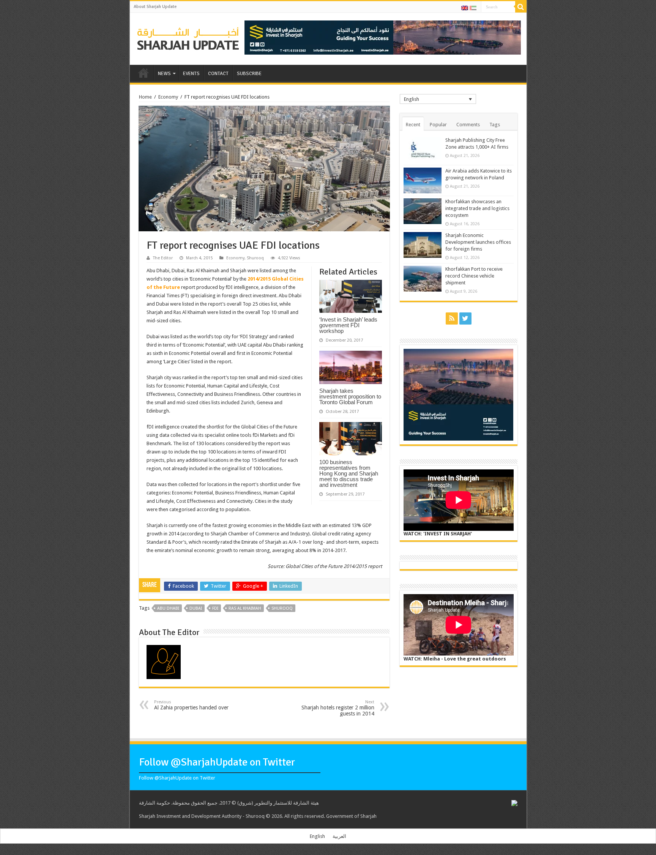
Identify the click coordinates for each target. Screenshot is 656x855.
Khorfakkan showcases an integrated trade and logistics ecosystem (477, 208)
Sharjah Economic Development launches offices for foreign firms (478, 242)
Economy (168, 97)
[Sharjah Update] (188, 37)
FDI (215, 608)
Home (145, 97)
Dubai (195, 608)
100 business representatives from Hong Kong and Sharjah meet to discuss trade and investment (348, 473)
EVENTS (191, 74)
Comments (468, 124)
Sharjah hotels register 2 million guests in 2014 (337, 708)
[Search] (521, 7)
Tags (494, 124)
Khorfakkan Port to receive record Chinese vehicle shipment (474, 276)
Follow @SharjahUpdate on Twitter (217, 762)
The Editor (163, 258)
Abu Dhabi (168, 608)
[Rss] (452, 318)
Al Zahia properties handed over (191, 705)
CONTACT (218, 74)
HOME (143, 73)
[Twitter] (465, 318)
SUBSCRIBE (249, 74)
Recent (413, 124)
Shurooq (255, 258)
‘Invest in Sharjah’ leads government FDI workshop (348, 325)
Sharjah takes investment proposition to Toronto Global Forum (350, 396)
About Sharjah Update (155, 6)
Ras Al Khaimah (245, 608)
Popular (438, 124)
